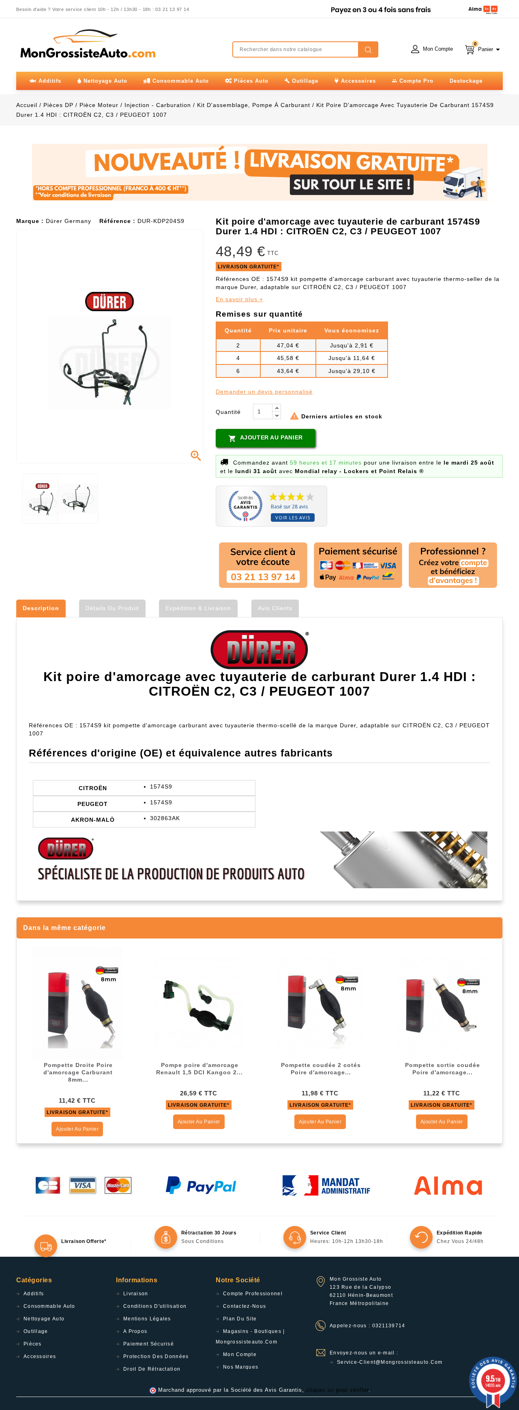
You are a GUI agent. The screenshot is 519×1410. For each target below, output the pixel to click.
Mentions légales (147, 1319)
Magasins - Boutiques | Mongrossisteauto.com (250, 1337)
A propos (135, 1331)
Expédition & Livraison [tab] (198, 608)
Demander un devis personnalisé (264, 391)
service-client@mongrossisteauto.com (390, 1362)
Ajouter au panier (265, 438)
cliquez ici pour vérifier (337, 1390)
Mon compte (240, 1354)
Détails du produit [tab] (112, 608)
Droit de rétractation (151, 1369)
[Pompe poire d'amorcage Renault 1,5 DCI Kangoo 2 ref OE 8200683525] (198, 1003)
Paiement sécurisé (148, 1344)
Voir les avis (292, 517)
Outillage (36, 1331)
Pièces (33, 1344)
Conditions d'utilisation (155, 1306)
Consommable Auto (49, 1306)
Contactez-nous (244, 1306)
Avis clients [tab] (275, 608)
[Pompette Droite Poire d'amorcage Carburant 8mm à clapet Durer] (77, 1003)
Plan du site (240, 1319)
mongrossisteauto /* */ (87, 43)
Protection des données (156, 1356)
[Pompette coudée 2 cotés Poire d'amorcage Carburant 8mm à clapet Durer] (320, 1003)
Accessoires (40, 1356)
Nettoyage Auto (44, 1319)
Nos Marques (240, 1367)
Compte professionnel (253, 1293)
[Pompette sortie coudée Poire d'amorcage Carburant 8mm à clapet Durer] (441, 1003)
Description (41, 608)
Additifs (34, 1293)
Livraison (135, 1293)
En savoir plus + (239, 299)
